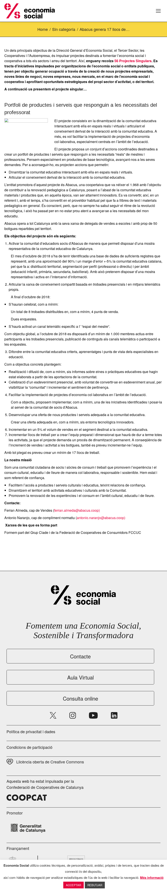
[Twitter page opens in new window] (53, 715)
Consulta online (80, 698)
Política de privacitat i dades (31, 731)
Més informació (152, 877)
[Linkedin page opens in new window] (114, 715)
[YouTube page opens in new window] (93, 715)
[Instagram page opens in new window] (72, 715)
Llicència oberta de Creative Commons (50, 761)
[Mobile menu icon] (158, 11)
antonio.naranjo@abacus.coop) (101, 517)
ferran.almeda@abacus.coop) (77, 510)
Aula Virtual (80, 677)
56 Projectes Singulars (133, 60)
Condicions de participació (29, 747)
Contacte (80, 656)
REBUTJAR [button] (94, 885)
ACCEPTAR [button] (73, 885)
